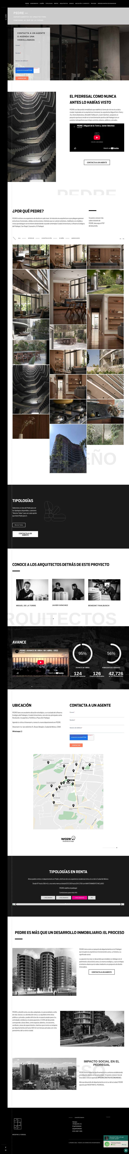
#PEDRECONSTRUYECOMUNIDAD (109, 1078)
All (19, 238)
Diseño (61, 238)
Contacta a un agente (97, 162)
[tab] (48, 897)
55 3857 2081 (78, 1131)
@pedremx (77, 1126)
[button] (16, 904)
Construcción (47, 238)
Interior (31, 238)
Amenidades (75, 238)
